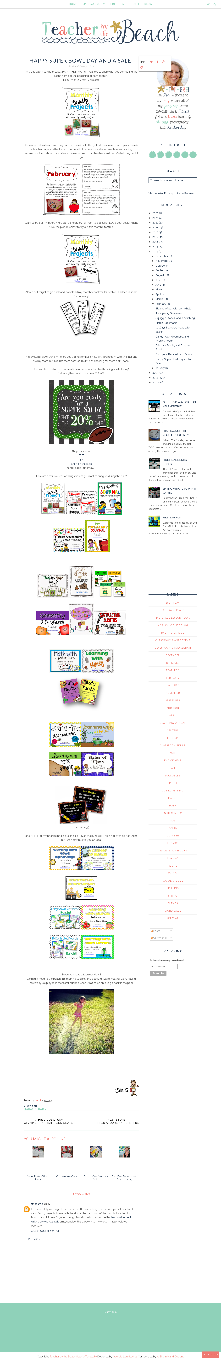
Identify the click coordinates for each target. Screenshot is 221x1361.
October (160, 265)
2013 (155, 372)
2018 (155, 232)
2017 (155, 236)
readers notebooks (173, 850)
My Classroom (94, 3)
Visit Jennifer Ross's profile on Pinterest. (172, 193)
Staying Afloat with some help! (173, 308)
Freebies (117, 3)
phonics (172, 843)
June (158, 284)
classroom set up (173, 745)
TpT (81, 455)
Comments (160, 937)
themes (173, 903)
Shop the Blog (140, 3)
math (173, 805)
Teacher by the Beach (63, 1356)
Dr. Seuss (172, 663)
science (172, 873)
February (30, 1109)
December (162, 256)
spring (172, 895)
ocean (172, 828)
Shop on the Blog (81, 463)
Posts (156, 931)
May (158, 289)
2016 (155, 241)
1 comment (30, 1106)
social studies (172, 880)
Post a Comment (38, 1239)
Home (73, 3)
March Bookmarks (166, 322)
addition (173, 708)
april (172, 715)
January (160, 368)
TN (81, 459)
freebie (41, 1109)
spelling (173, 888)
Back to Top (211, 1354)
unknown (37, 1203)
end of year (172, 760)
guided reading (173, 790)
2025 (155, 213)
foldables (172, 775)
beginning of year (173, 723)
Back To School (172, 632)
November (162, 260)
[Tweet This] (151, 62)
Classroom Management (172, 640)
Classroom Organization (173, 647)
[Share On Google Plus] (163, 62)
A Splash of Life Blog (172, 625)
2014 (155, 251)
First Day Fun (172, 517)
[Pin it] (141, 67)
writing (172, 918)
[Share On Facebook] (157, 62)
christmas (173, 738)
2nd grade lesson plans (172, 617)
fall (173, 768)
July (158, 280)
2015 (155, 246)
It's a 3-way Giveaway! (168, 313)
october (173, 835)
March (159, 299)
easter (172, 753)
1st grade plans (172, 610)
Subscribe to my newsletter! (167, 960)
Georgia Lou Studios (125, 1356)
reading (172, 858)
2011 (155, 382)
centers (173, 730)
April (158, 294)
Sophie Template (86, 1356)
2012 (155, 377)
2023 (155, 217)
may (172, 820)
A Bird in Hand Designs (170, 1356)
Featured (172, 670)
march (172, 798)
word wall (173, 910)
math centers (173, 813)
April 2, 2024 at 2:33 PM (45, 1231)
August (160, 275)
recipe (172, 865)
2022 (155, 222)
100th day (173, 602)
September (162, 270)
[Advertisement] (81, 1271)
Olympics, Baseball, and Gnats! (174, 354)
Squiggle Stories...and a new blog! (175, 318)
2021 (155, 227)
